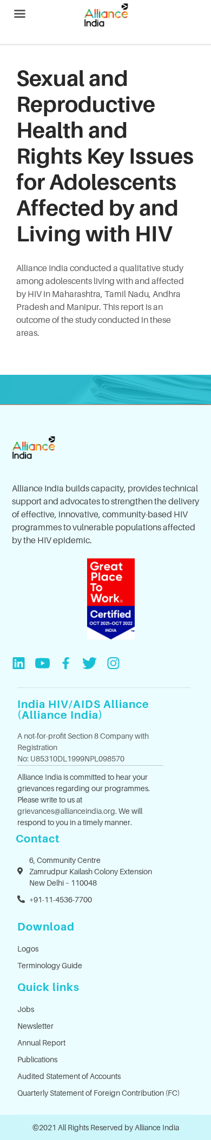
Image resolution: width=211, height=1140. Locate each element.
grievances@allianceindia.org (66, 810)
